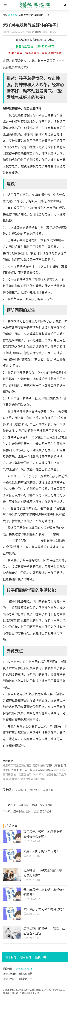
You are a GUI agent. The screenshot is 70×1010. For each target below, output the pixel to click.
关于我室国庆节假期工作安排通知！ (34, 804)
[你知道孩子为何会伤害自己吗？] (12, 919)
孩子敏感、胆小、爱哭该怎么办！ (32, 811)
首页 (5, 15)
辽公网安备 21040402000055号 (23, 993)
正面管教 (48, 790)
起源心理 (36, 32)
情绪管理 (22, 790)
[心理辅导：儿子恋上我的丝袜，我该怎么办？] (12, 880)
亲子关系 (12, 15)
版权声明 (40, 957)
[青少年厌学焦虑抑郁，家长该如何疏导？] (12, 899)
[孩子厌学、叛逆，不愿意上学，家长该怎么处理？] (12, 841)
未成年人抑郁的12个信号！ (41, 851)
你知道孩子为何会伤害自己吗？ (44, 909)
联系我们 (25, 957)
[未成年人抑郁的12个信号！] (12, 861)
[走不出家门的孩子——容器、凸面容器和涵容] (12, 938)
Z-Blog (33, 990)
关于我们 (10, 957)
